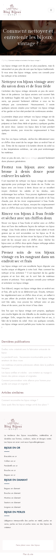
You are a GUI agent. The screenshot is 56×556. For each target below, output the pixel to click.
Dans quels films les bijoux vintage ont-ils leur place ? (25, 404)
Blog (6, 60)
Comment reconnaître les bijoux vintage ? (20, 400)
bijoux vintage (31, 157)
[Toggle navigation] (51, 10)
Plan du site (28, 554)
